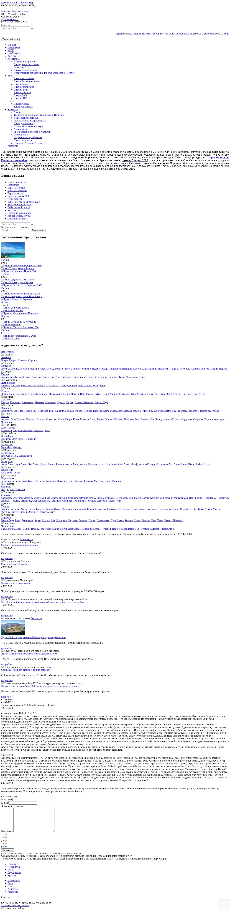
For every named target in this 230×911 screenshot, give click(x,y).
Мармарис (112, 509)
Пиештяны (209, 498)
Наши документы (23, 106)
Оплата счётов (21, 67)
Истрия (46, 520)
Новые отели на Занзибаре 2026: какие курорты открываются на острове (40, 686)
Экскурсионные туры (19, 204)
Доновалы (143, 498)
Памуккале (152, 509)
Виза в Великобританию (27, 81)
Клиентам (13, 109)
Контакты (13, 145)
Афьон (24, 509)
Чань (171, 528)
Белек (32, 509)
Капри (68, 419)
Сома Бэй (124, 394)
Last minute (13, 185)
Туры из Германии (17, 190)
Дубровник (27, 520)
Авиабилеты (20, 129)
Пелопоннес (80, 377)
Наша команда (21, 103)
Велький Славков (67, 498)
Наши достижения (23, 123)
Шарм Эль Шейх (156, 394)
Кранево (86, 368)
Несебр (96, 368)
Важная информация (25, 61)
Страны (12, 44)
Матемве (39, 402)
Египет (5, 391)
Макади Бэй (41, 394)
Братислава (51, 498)
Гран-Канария (56, 410)
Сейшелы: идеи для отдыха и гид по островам (26, 670)
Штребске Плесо (105, 500)
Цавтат (167, 520)
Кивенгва (15, 402)
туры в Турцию (26, 268)
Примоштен (103, 520)
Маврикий (7, 444)
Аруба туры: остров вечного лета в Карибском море (29, 653)
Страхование (21, 134)
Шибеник (177, 520)
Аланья (5, 509)
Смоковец (25, 500)
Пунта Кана (52, 385)
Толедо (215, 410)
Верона (41, 419)
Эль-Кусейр (199, 394)
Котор (96, 528)
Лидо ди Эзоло (88, 419)
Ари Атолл (21, 464)
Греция (5, 260)
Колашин (87, 528)
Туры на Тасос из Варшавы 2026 (18, 335)
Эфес (52, 512)
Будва (18, 528)
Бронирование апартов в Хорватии (32, 131)
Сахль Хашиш (110, 394)
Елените (58, 368)
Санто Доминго (68, 385)
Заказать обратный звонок (15, 11)
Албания (6, 357)
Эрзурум (43, 512)
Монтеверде (18, 439)
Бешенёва (38, 498)
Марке (100, 419)
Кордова (97, 410)
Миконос (67, 377)
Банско (23, 368)
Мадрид (137, 410)
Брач (17, 520)
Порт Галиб (86, 394)
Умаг (153, 520)
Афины (17, 377)
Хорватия (6, 517)
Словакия (6, 495)
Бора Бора (6, 472)
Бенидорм (31, 410)
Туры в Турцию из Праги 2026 (17, 279)
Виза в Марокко (22, 92)
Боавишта (6, 430)
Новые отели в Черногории (16, 583)
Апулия (5, 419)
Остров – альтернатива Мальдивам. (20, 545)
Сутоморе (155, 528)
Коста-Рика (7, 436)
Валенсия (43, 410)
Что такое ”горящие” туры (28, 143)
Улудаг (216, 509)
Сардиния (186, 419)
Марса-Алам (55, 394)
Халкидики (132, 377)
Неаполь (118, 419)
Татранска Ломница (61, 500)
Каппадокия (79, 509)
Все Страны (7, 351)
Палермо (129, 419)
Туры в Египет (9, 282)
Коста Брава (109, 410)
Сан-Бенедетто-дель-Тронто (165, 419)
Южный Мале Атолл (199, 464)
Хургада (141, 394)
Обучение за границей (19, 213)
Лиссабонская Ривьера (81, 481)
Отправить (8, 850)
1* (2, 834)
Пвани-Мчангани (84, 402)
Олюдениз (124, 509)
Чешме (14, 512)
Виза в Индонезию (24, 87)
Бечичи (10, 528)
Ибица (88, 410)
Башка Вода (7, 520)
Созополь (185, 368)
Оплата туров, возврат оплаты (30, 120)
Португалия (7, 478)
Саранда (32, 360)
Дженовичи (60, 528)
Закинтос (37, 377)
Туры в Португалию (12, 310)
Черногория (7, 526)
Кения (4, 302)
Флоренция (218, 419)
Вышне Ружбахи (105, 498)
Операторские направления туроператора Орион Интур (44, 72)
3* (2, 840)
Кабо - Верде (8, 427)
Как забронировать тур (26, 117)
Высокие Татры (86, 498)
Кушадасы (100, 509)
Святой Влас (140, 368)
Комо (76, 419)
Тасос (122, 377)
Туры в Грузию (9, 268)
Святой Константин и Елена (163, 368)
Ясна (118, 500)
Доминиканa (8, 382)
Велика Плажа (30, 528)
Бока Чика (26, 385)
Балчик (14, 368)
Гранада (69, 410)
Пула (113, 520)
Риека (120, 520)
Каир (11, 394)
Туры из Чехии (15, 193)
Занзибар (6, 399)
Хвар (160, 520)
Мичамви (50, 402)
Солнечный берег (200, 368)
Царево (223, 368)
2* (2, 837)
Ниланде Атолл (96, 464)
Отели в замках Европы (14, 564)
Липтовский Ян (193, 498)
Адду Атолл (7, 464)
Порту (108, 481)
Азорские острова (11, 481)
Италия (5, 316)
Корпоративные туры (19, 215)
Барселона (19, 410)
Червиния (6, 422)
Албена (5, 368)
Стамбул (184, 509)
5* (2, 847)
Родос (91, 377)
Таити (16, 472)
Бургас (41, 368)
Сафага (98, 394)
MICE (11, 50)
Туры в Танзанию (10, 338)
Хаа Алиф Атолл (178, 464)
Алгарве (39, 481)
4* (2, 843)
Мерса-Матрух (71, 394)
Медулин (73, 520)
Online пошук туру (17, 182)
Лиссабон (62, 481)
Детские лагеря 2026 (18, 196)
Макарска (61, 520)
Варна (50, 368)
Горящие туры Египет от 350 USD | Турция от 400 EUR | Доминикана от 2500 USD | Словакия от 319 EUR (172, 33)
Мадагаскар (7, 453)
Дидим (49, 509)
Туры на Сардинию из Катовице (18, 321)
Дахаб (4, 394)
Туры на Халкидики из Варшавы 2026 (21, 265)
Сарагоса (181, 410)
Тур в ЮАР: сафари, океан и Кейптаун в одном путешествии (33, 637)
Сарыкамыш (165, 509)
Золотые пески (72, 368)
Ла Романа (39, 385)
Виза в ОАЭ (20, 95)
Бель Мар (6, 447)
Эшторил (117, 481)
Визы (10, 75)
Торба (193, 509)
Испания (6, 408)
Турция (5, 274)
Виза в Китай (21, 89)
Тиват (165, 528)
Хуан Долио (98, 385)
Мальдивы (7, 461)
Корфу (46, 377)
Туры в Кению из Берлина (15, 307)
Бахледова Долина (22, 498)
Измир (57, 509)
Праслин (20, 489)
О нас (11, 101)
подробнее (7, 558)
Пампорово (115, 368)
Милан (109, 419)
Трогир (146, 520)
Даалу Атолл (47, 464)
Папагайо (31, 439)
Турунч (208, 509)
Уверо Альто (84, 385)
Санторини (101, 377)
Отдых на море (16, 199)
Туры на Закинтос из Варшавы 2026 (20, 293)
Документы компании (25, 70)
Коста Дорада (124, 410)
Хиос (142, 377)
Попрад (5, 500)
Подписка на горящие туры (28, 126)
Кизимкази (27, 402)
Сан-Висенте (25, 430)
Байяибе (5, 385)
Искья (49, 419)
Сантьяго (38, 430)
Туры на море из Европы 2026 (24, 201)
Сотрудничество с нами (26, 64)
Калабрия (59, 419)
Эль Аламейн (173, 394)
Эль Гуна (187, 394)
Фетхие (5, 512)
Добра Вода (74, 528)
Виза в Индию (21, 84)
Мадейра (98, 481)
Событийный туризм (19, 207)
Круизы (12, 56)
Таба (133, 394)
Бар (3, 528)
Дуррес (13, 360)
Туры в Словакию (10, 324)
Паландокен (138, 509)
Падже (69, 402)
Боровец (32, 368)
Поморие (127, 368)
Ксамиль (22, 360)
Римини (145, 419)
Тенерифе (205, 410)
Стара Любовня (40, 500)
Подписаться (38, 230)
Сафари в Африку (17, 218)
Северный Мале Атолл (118, 464)
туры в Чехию (25, 282)
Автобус (18, 112)
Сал (15, 430)
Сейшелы (6, 486)
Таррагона (193, 410)
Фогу (47, 430)
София (214, 368)
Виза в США (21, 98)
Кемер (90, 509)
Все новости (26, 539)
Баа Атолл (33, 464)
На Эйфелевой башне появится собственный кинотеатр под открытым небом (42, 602)
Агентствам (14, 58)
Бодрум (40, 509)
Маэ (12, 489)
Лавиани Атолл (63, 464)
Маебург (17, 447)
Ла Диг (5, 489)
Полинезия (7, 469)
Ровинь (129, 520)
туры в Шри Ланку (31, 296)
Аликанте (6, 410)
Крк (53, 520)
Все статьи (36, 618)
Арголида (6, 377)
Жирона (79, 410)
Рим (137, 419)
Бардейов (6, 498)
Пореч (92, 520)
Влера (4, 360)
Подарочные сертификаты (28, 137)
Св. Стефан (143, 528)
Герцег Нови (46, 528)
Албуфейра (28, 481)
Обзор (104, 368)
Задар (38, 520)
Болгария (6, 366)
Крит (58, 377)
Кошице (154, 498)
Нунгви (61, 402)
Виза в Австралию (24, 78)
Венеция (31, 419)
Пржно (116, 528)
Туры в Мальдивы (11, 296)
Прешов (15, 500)
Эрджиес (33, 512)
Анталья (14, 509)
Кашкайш (51, 481)
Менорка (158, 410)
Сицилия (198, 419)
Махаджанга (25, 455)
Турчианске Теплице (84, 500)
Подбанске (222, 498)
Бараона (15, 385)
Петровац (106, 528)
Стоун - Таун (101, 402)
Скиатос (113, 377)
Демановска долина (126, 498)
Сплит (137, 520)
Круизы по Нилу (24, 394)
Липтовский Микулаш (172, 498)
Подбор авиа (14, 53)
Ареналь (5, 439)
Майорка (147, 410)
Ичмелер (67, 509)
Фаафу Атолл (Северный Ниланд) (149, 464)
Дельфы (26, 377)
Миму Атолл (80, 464)
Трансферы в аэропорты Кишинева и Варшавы (39, 115)
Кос (53, 377)
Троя (200, 509)
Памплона (169, 410)
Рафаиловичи (128, 528)
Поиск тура (14, 47)
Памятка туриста (23, 140)
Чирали (23, 512)
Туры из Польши (17, 187)
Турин (207, 419)
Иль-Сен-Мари (9, 455)
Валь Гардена (18, 419)
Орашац (83, 520)
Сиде (176, 509)
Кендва (5, 402)
